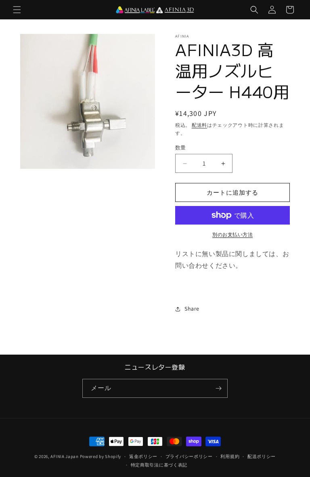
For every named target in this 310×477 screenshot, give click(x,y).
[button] (17, 10)
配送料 (199, 125)
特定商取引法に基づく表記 (159, 465)
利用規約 (229, 456)
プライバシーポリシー (189, 456)
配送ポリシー (261, 456)
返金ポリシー (143, 456)
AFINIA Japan (64, 456)
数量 (180, 147)
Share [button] (191, 308)
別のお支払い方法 (232, 234)
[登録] (218, 388)
